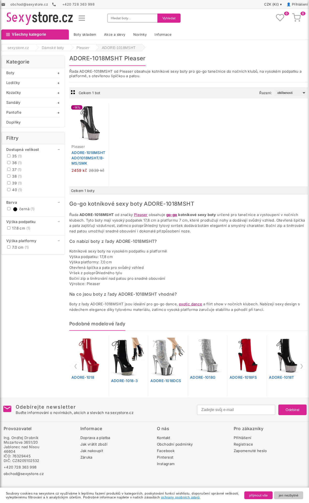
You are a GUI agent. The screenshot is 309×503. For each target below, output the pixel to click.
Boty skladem (85, 34)
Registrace (243, 444)
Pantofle (13, 112)
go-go (171, 214)
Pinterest (165, 457)
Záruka (86, 457)
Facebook (166, 450)
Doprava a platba (95, 437)
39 (16, 183)
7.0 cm (20, 247)
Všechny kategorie (29, 34)
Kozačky (13, 92)
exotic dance (190, 304)
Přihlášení (300, 4)
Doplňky (13, 122)
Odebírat (292, 410)
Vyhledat (169, 18)
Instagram (166, 463)
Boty (10, 72)
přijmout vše (258, 495)
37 (16, 169)
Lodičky (13, 82)
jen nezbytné (288, 495)
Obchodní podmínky (175, 444)
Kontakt (163, 437)
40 (16, 190)
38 (16, 176)
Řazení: (265, 93)
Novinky (140, 34)
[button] (106, 109)
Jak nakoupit (91, 450)
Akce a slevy (115, 34)
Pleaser (141, 214)
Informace (162, 34)
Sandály (13, 102)
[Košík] (296, 18)
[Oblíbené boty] (280, 18)
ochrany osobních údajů (180, 497)
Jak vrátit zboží (94, 444)
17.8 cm (20, 228)
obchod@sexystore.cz (24, 473)
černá (27, 209)
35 (16, 156)
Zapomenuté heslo (250, 450)
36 (16, 163)
